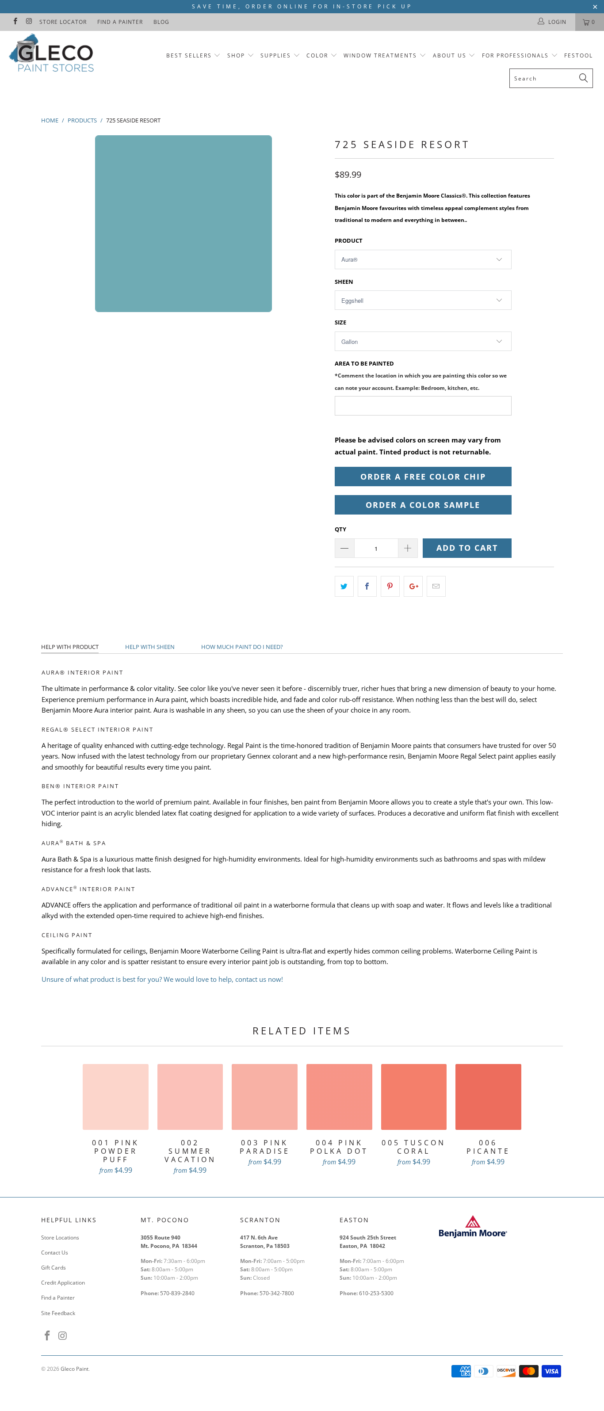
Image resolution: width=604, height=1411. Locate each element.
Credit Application (63, 1282)
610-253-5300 (376, 1293)
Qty (340, 529)
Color (317, 55)
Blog (161, 22)
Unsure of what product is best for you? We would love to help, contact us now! (162, 979)
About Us (451, 55)
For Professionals (516, 55)
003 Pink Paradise (265, 1097)
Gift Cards (53, 1267)
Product (349, 240)
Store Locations (60, 1237)
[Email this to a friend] (436, 586)
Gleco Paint (74, 1369)
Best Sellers (189, 55)
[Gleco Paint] (53, 54)
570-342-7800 (277, 1293)
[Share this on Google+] (413, 586)
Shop (236, 55)
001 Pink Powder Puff (116, 1097)
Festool (578, 55)
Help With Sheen (150, 647)
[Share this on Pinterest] (390, 586)
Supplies (275, 55)
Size (340, 322)
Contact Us (54, 1252)
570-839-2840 (177, 1293)
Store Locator (63, 22)
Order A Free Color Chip (423, 476)
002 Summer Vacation (190, 1097)
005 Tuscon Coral (414, 1097)
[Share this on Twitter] (344, 586)
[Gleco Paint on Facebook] (15, 22)
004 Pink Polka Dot (339, 1097)
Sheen (344, 282)
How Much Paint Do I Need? (242, 647)
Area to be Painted (421, 375)
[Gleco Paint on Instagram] (28, 22)
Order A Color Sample (423, 505)
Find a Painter (120, 22)
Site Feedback (58, 1313)
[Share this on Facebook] (367, 586)
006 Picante (488, 1097)
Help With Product (70, 647)
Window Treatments (380, 55)
